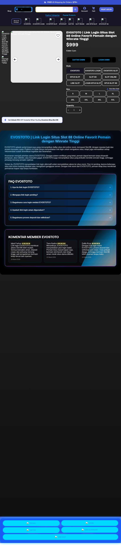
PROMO (33, 523)
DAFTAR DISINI (78, 60)
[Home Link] (23, 9)
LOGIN (91, 522)
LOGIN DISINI (104, 60)
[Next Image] (58, 59)
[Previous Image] (15, 59)
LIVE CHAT (62, 537)
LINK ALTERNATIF (91, 530)
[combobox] (54, 9)
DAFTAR (33, 530)
